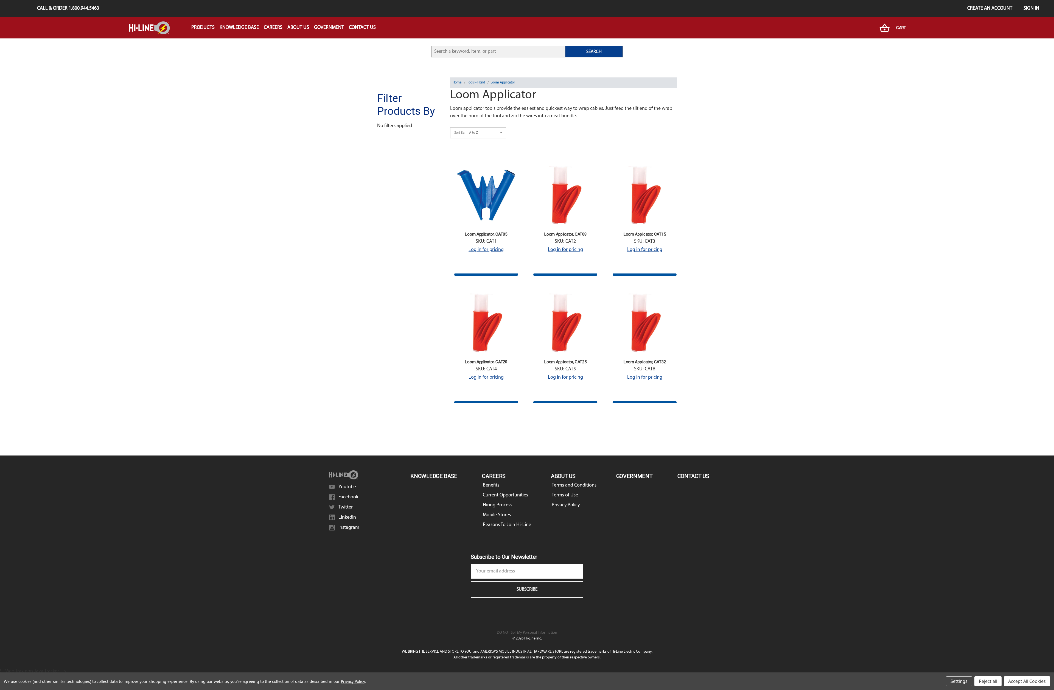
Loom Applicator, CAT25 (565, 361)
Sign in (1031, 8)
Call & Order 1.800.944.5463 (68, 8)
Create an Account (989, 8)
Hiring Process (497, 505)
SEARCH (594, 51)
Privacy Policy (566, 505)
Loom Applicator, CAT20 (486, 361)
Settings (959, 681)
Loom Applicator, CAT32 (645, 361)
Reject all (988, 681)
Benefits (491, 485)
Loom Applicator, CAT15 (645, 234)
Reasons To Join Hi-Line (507, 525)
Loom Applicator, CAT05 (486, 234)
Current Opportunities (505, 495)
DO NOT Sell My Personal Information (527, 633)
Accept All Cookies (1027, 681)
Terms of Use (565, 495)
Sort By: (459, 133)
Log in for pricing (486, 249)
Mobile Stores (497, 515)
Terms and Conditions (574, 485)
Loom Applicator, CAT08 (565, 234)
